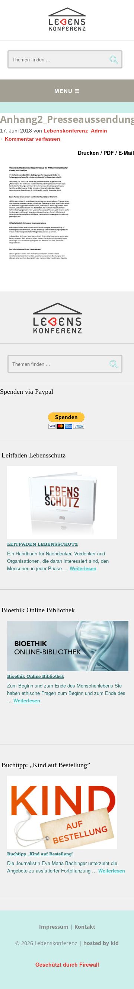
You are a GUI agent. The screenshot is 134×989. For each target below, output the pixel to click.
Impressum (53, 926)
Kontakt (84, 926)
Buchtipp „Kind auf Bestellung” (40, 854)
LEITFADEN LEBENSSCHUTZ (42, 544)
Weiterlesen (83, 568)
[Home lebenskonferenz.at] (67, 20)
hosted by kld (101, 943)
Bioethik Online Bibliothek (35, 676)
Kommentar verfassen (32, 139)
